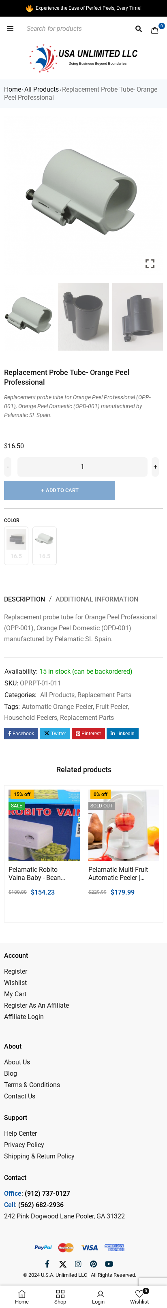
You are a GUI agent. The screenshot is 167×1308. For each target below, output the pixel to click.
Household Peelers (30, 717)
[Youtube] (109, 1264)
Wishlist (15, 983)
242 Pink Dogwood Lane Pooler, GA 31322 (64, 1216)
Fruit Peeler (112, 707)
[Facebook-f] (47, 1264)
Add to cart (62, 490)
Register (15, 971)
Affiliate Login (24, 1017)
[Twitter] (63, 1264)
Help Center (20, 1133)
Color (11, 520)
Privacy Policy (24, 1145)
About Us (17, 1062)
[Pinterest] (93, 1264)
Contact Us (19, 1096)
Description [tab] (24, 599)
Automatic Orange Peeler (57, 707)
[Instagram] (78, 1264)
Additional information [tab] (97, 599)
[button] (151, 198)
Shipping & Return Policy (39, 1156)
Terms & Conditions (32, 1085)
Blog (10, 1073)
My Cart (15, 994)
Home (12, 89)
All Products (41, 89)
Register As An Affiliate (36, 1005)
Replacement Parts (104, 695)
